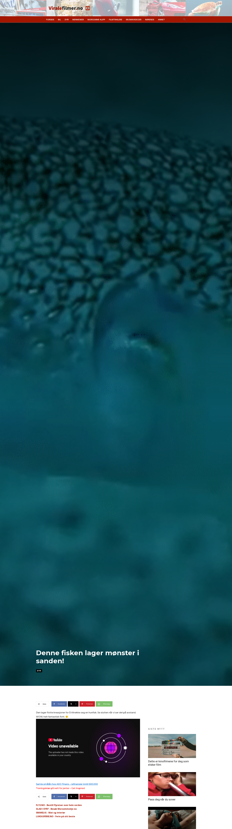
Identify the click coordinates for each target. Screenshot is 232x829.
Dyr (39, 671)
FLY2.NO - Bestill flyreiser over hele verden (59, 805)
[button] (184, 19)
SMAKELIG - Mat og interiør (50, 812)
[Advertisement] (85, 694)
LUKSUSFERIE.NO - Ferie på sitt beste (55, 816)
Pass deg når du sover (161, 799)
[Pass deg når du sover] (172, 784)
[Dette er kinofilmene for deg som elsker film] (172, 746)
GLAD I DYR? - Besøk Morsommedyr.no (56, 808)
